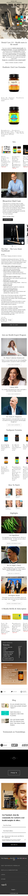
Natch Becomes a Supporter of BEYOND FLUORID (17, 713)
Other (3, 879)
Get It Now (6, 36)
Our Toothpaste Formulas (10, 865)
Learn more (8, 681)
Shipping (9, 256)
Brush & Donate (14, 573)
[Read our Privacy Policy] (25, 839)
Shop (17, 681)
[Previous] (22, 38)
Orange (9, 319)
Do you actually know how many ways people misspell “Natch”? (18, 705)
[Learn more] (14, 651)
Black (3, 319)
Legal (3, 874)
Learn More (8, 219)
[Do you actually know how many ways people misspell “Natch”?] (5, 705)
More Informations (14, 543)
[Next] (25, 38)
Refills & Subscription (9, 870)
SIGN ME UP (14, 844)
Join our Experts (14, 364)
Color (3, 317)
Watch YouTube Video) (8, 216)
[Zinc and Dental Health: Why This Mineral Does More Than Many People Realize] (5, 721)
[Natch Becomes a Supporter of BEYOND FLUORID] (5, 713)
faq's (14, 772)
